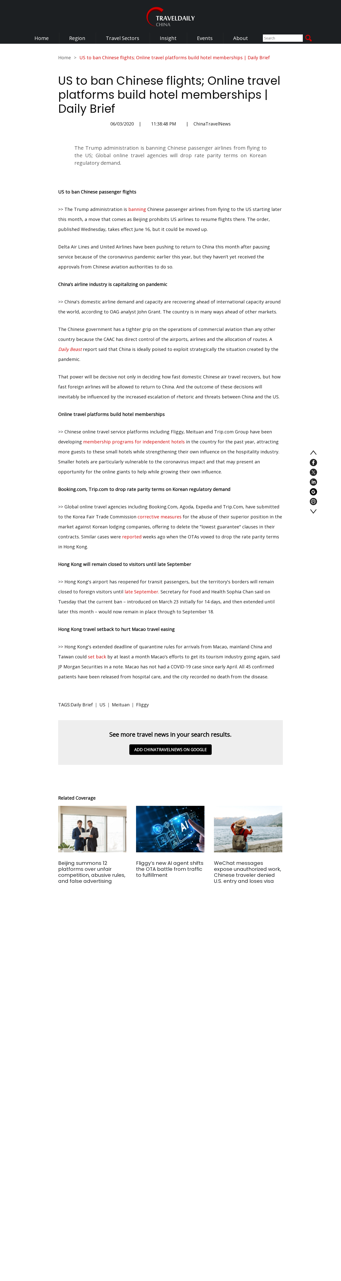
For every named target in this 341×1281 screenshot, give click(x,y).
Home (41, 38)
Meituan (121, 705)
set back (97, 657)
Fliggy (142, 705)
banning (137, 209)
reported (132, 537)
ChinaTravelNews (212, 124)
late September (141, 592)
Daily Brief (82, 705)
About (240, 38)
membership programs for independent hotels (134, 442)
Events (205, 38)
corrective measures (159, 517)
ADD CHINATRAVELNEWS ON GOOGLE (170, 749)
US (102, 705)
